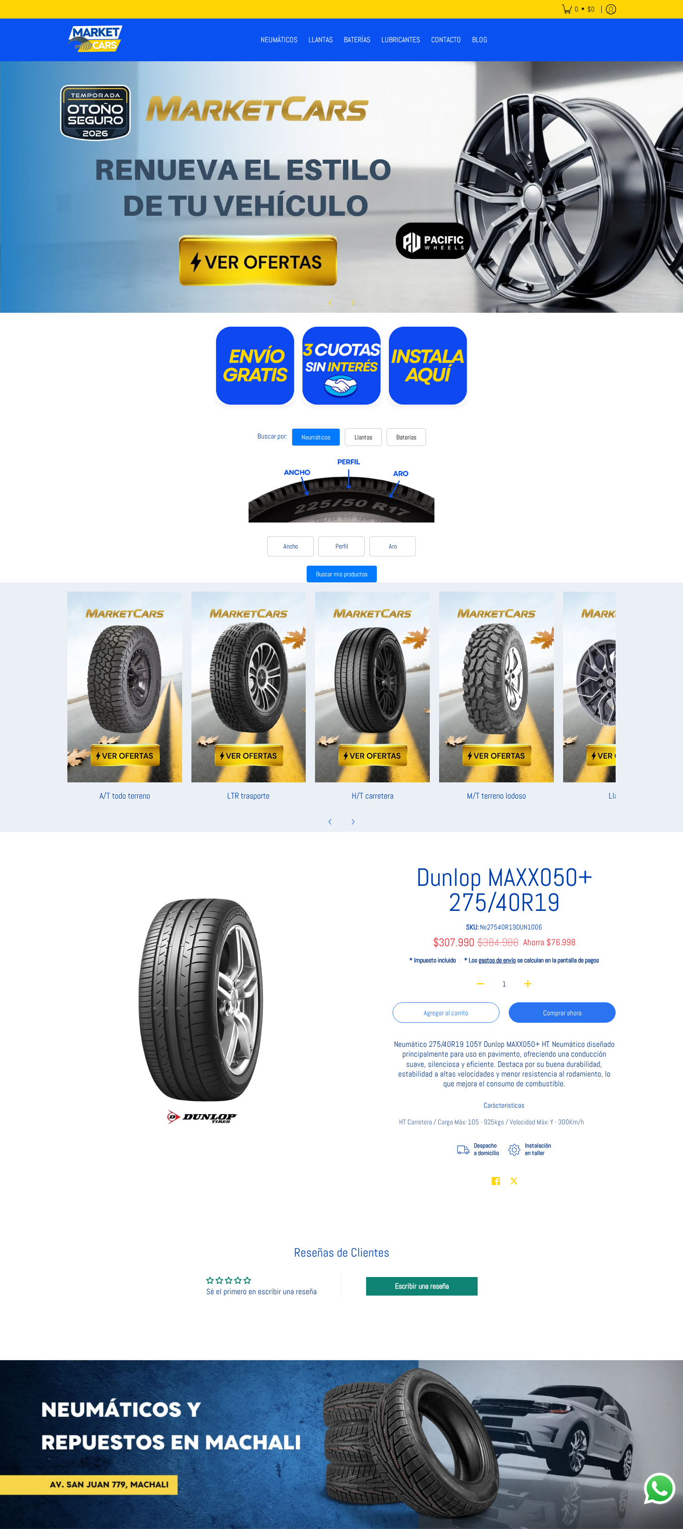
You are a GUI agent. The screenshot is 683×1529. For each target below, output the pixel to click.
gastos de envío (497, 960)
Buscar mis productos (342, 574)
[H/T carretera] (372, 687)
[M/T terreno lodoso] (496, 687)
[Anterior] (330, 302)
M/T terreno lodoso (496, 795)
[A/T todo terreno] (124, 687)
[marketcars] (95, 40)
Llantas (363, 437)
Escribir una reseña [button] (422, 1286)
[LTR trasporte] (248, 687)
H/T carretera (373, 795)
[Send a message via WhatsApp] (659, 1488)
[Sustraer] (481, 984)
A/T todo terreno (124, 795)
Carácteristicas (504, 1105)
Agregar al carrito (446, 1012)
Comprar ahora (562, 1012)
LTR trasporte (248, 795)
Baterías (406, 437)
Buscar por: (272, 436)
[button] (495, 1182)
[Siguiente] (352, 302)
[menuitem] (578, 9)
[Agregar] (528, 984)
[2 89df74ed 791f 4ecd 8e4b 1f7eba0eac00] (341, 187)
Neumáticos (316, 437)
